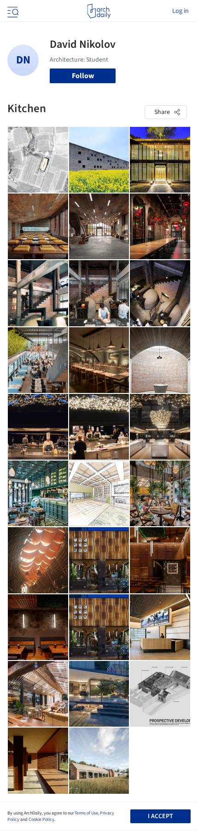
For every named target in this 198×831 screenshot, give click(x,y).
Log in (180, 11)
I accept (160, 816)
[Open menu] (12, 11)
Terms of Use (86, 813)
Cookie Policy (41, 819)
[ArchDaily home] (99, 11)
